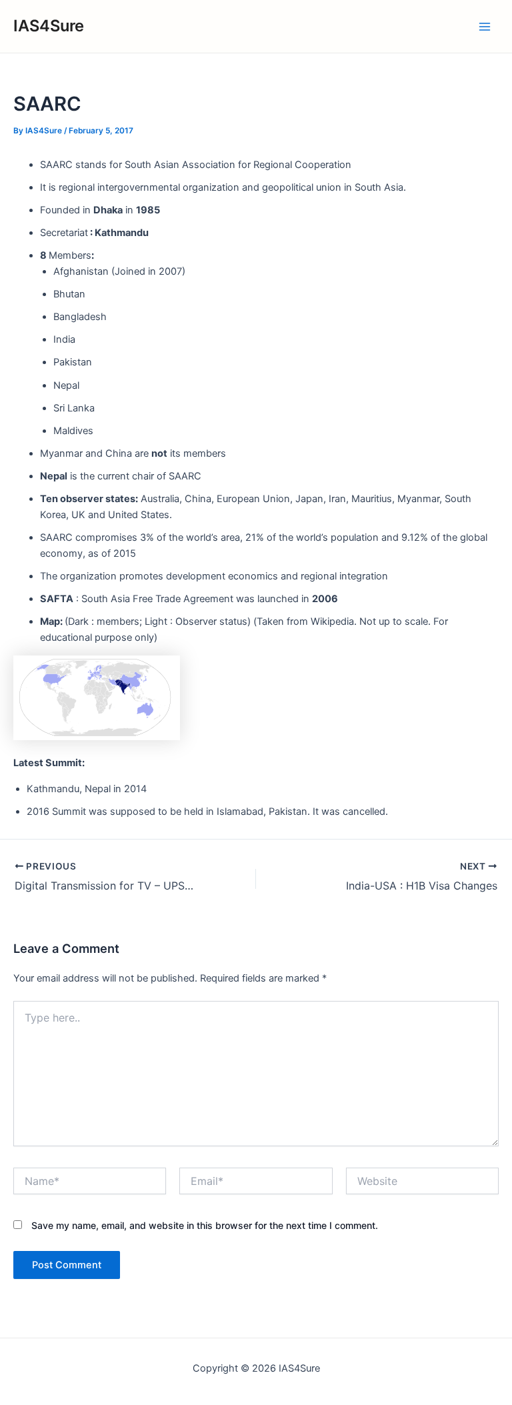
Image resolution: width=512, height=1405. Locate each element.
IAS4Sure (48, 25)
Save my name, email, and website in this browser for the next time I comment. (204, 1225)
